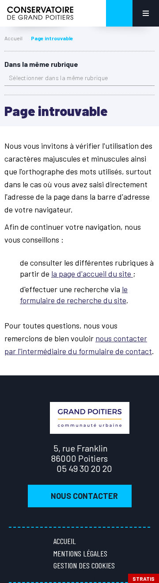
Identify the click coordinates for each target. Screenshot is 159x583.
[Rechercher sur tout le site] (119, 13)
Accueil (13, 38)
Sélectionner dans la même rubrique (58, 77)
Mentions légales (80, 553)
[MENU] (145, 13)
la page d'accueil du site (92, 273)
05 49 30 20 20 (84, 468)
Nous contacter (84, 496)
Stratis (143, 578)
